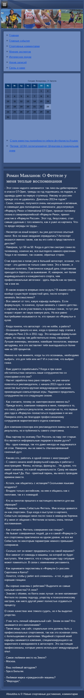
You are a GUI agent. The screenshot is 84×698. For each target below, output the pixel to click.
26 (21, 112)
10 (8, 101)
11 (15, 101)
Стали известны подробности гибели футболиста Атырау (44, 140)
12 (21, 101)
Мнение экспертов (20, 51)
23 (48, 107)
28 (34, 112)
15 (41, 101)
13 (28, 101)
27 (28, 112)
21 (34, 107)
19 (21, 107)
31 (8, 117)
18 (14, 107)
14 (34, 101)
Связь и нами (17, 67)
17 (8, 107)
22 (41, 107)
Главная (14, 35)
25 (14, 112)
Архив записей (18, 62)
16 (48, 101)
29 (41, 112)
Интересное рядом (20, 56)
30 (48, 112)
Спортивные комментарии (24, 46)
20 (28, 107)
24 (8, 112)
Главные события (19, 40)
